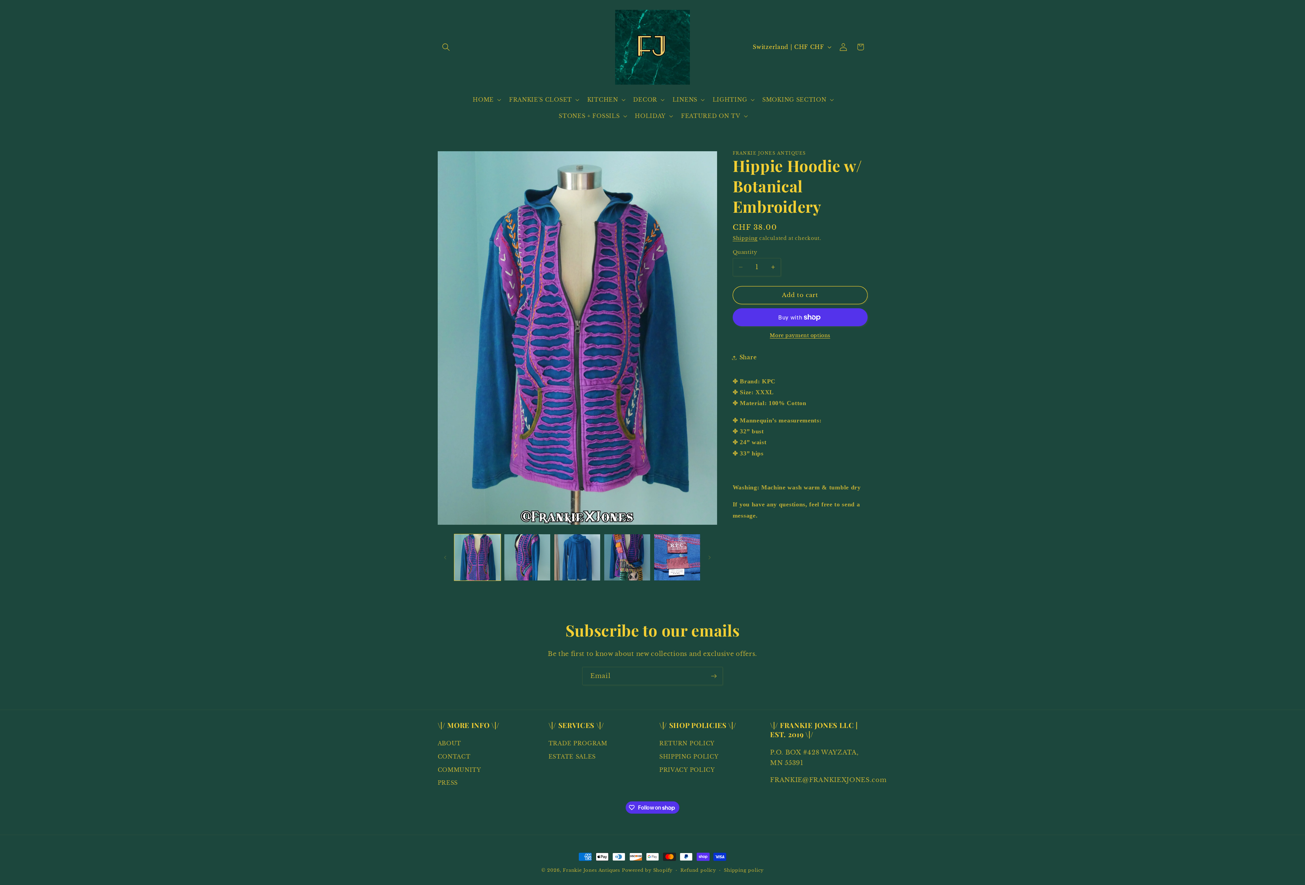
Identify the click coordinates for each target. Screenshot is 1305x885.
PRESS (448, 782)
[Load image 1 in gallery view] (477, 557)
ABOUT (449, 743)
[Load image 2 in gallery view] (527, 557)
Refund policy (698, 870)
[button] (446, 47)
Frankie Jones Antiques (591, 870)
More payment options (800, 336)
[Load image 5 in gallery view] (677, 557)
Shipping (745, 239)
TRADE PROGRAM (578, 743)
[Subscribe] (714, 676)
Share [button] (748, 357)
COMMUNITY (459, 769)
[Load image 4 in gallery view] (627, 557)
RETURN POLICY (687, 743)
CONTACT (454, 756)
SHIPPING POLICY (688, 756)
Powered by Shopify (647, 870)
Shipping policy (744, 870)
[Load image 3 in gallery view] (577, 557)
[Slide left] (445, 557)
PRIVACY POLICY (687, 769)
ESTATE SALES (572, 756)
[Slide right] (709, 557)
